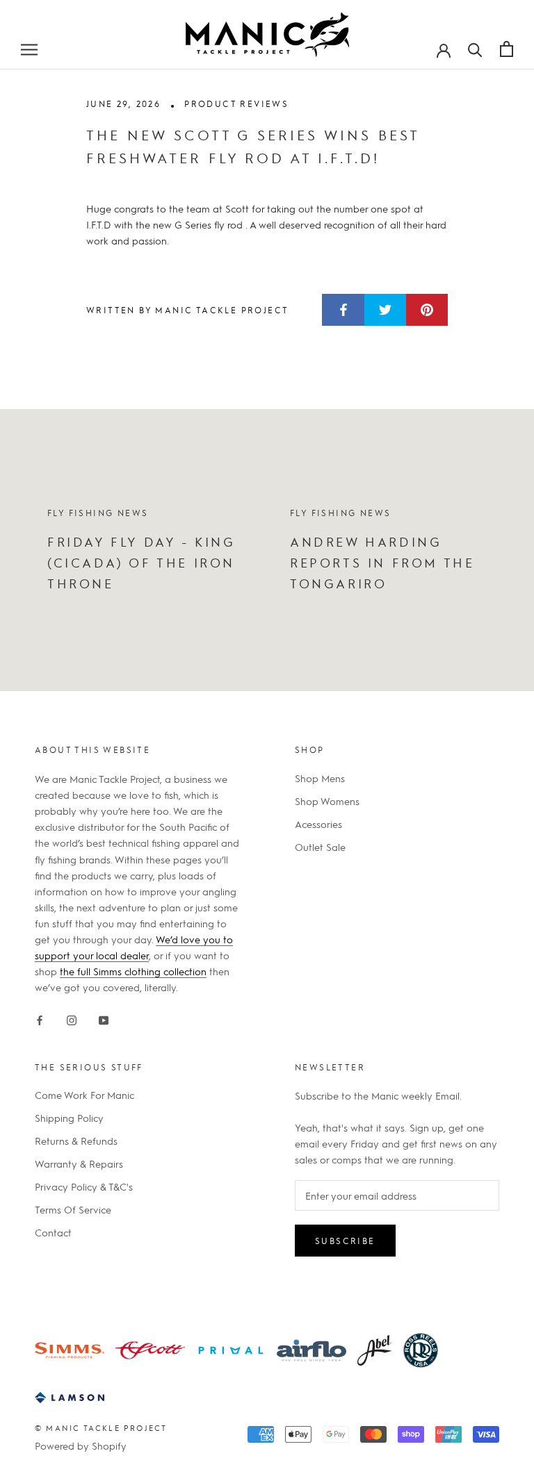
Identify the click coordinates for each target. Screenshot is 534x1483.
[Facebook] (39, 1017)
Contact (53, 1232)
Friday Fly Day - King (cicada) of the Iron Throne (141, 561)
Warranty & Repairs (79, 1163)
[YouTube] (103, 1017)
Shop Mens (320, 778)
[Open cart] (506, 49)
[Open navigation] (29, 49)
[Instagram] (71, 1017)
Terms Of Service (73, 1209)
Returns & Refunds (76, 1140)
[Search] (475, 48)
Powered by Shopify (81, 1445)
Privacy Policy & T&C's (84, 1186)
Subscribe (345, 1240)
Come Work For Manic (84, 1094)
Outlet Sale (320, 846)
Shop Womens (327, 801)
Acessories (318, 824)
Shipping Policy (69, 1117)
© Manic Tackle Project (101, 1428)
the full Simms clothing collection (133, 971)
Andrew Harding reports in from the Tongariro (382, 561)
